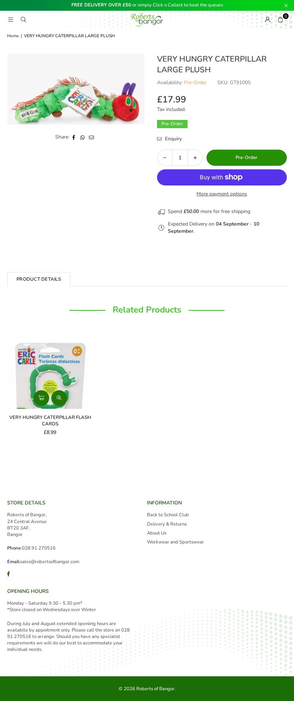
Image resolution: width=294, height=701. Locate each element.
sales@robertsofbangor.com (49, 562)
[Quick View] (59, 398)
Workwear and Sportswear (175, 542)
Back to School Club (168, 515)
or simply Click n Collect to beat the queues (147, 5)
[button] (280, 19)
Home (13, 36)
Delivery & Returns (167, 524)
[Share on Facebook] (73, 137)
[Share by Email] (91, 137)
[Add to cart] (41, 398)
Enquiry (172, 138)
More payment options (221, 193)
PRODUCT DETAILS (38, 279)
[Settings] (267, 19)
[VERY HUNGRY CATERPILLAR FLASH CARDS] (50, 370)
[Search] (23, 19)
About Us (156, 533)
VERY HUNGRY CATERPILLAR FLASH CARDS (50, 420)
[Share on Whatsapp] (82, 137)
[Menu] (10, 19)
